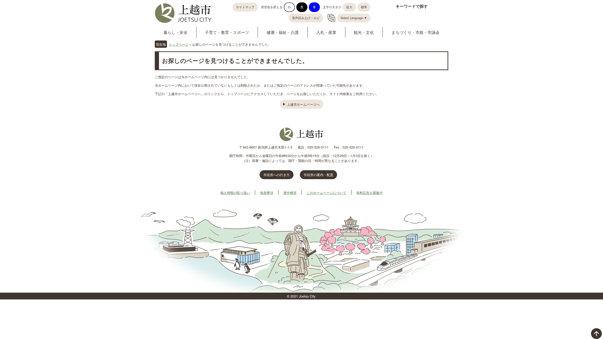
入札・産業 (326, 32)
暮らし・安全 (175, 32)
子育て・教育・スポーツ (227, 32)
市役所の (318, 174)
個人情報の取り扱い (235, 192)
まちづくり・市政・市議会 (415, 32)
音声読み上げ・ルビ (306, 18)
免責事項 (266, 192)
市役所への (276, 174)
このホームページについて (326, 192)
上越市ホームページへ (303, 104)
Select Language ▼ (354, 18)
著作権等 (290, 192)
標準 (364, 7)
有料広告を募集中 (369, 192)
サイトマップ (245, 7)
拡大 (349, 7)
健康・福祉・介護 (283, 32)
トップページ (178, 44)
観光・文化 (364, 32)
